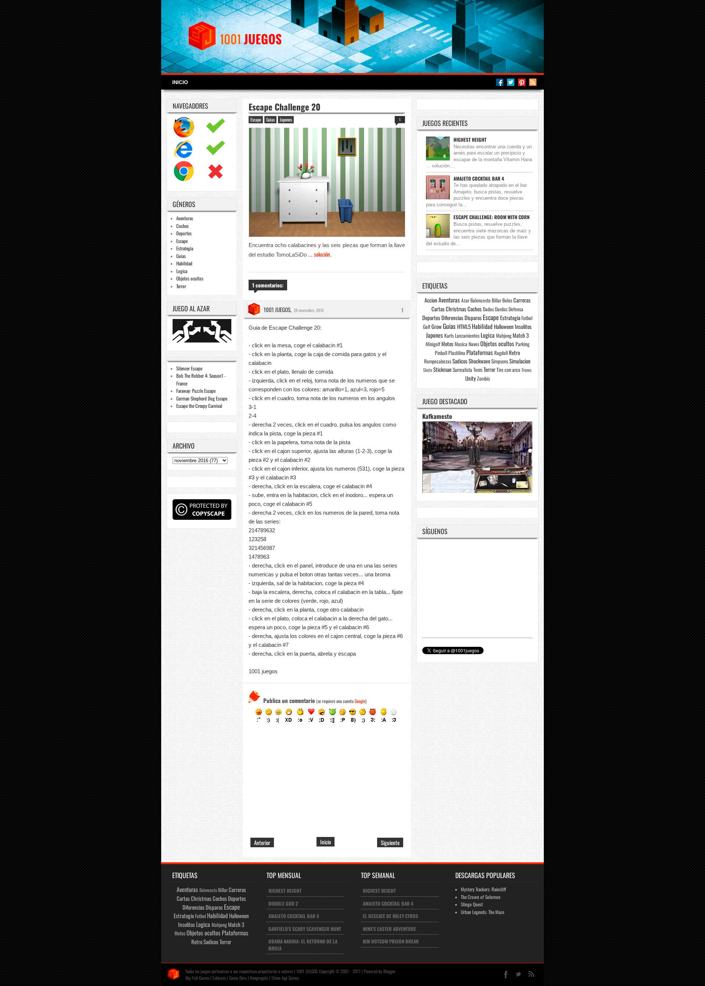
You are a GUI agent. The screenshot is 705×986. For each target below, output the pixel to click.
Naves (474, 344)
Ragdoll (501, 352)
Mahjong (503, 335)
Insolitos (523, 326)
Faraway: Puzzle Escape (196, 390)
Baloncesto (480, 300)
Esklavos (219, 978)
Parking (522, 344)
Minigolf (433, 344)
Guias (181, 256)
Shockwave (479, 361)
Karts (449, 335)
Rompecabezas (437, 361)
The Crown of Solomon (480, 896)
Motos (447, 344)
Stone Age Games (285, 978)
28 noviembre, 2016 (309, 310)
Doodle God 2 (283, 903)
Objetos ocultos (189, 278)
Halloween (504, 326)
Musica (461, 344)
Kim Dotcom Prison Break (391, 941)
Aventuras (184, 218)
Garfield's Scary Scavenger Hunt (304, 928)
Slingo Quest (472, 904)
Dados (488, 309)
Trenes (526, 369)
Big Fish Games (197, 978)
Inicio (180, 82)
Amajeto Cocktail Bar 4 (478, 178)
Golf (426, 326)
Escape (182, 240)
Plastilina (456, 352)
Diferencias (452, 317)
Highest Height (470, 139)
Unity (470, 378)
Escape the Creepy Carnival (199, 405)
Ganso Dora (238, 978)
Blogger (389, 971)
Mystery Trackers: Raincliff (483, 889)
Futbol (526, 318)
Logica (181, 271)
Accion (430, 300)
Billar (496, 300)
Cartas (438, 309)
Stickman (442, 369)
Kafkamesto (437, 416)
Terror (181, 286)
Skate (427, 369)
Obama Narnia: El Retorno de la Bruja (302, 945)
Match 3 (521, 335)
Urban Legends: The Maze (482, 912)
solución (322, 254)
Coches (182, 225)
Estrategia (184, 248)
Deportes (184, 233)
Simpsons (499, 361)
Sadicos (459, 361)
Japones (286, 119)
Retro (514, 352)
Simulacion (520, 361)
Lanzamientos (467, 335)
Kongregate (259, 978)
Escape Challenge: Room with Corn (491, 217)
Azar (465, 300)
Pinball (441, 352)
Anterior (262, 842)
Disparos (473, 317)
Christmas (456, 309)
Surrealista (462, 369)
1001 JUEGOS (277, 309)
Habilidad (184, 263)
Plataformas (479, 352)
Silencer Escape (189, 368)
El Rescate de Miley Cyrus (390, 916)
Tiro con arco (508, 369)
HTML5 (464, 326)
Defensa (516, 309)
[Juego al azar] (203, 340)
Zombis (483, 378)
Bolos (507, 300)
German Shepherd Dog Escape (201, 398)
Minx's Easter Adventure (389, 928)
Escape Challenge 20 (285, 107)
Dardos (501, 309)
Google (360, 701)
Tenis (477, 369)
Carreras (522, 300)
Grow (436, 326)
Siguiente (390, 842)
